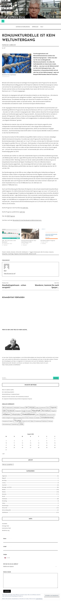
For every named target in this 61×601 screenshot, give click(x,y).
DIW (42, 252)
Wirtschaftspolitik (6, 510)
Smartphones (5, 421)
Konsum (49, 414)
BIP (27, 407)
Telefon (5, 554)
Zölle (21, 424)
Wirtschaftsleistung (6, 424)
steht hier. (25, 208)
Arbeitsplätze (16, 407)
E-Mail (7, 546)
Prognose (16, 253)
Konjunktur (5, 253)
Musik (3, 496)
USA (28, 421)
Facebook (10, 411)
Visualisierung (38, 421)
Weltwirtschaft (32, 253)
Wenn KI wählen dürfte (8, 389)
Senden (7, 591)
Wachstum (44, 421)
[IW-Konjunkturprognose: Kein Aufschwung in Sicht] (30, 234)
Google (23, 411)
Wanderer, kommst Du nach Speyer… (47, 285)
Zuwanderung (15, 424)
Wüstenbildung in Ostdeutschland (10, 394)
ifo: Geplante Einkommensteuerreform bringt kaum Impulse (17, 399)
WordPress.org (5, 530)
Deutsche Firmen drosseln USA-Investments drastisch (15, 396)
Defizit (37, 407)
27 (30, 447)
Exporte (53, 407)
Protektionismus (21, 417)
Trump (17, 420)
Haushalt (36, 410)
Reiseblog (4, 501)
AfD (4, 407)
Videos (32, 421)
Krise (54, 414)
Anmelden (4, 523)
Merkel (4, 417)
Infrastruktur (16, 414)
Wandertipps (5, 505)
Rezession (32, 417)
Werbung (50, 421)
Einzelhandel (42, 407)
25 (14, 447)
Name (7, 538)
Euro (48, 407)
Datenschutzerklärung (23, 26)
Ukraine (24, 421)
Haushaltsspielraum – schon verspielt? (14, 285)
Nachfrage (10, 253)
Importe (54, 411)
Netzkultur (4, 498)
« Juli (3, 453)
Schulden (37, 417)
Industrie (51, 252)
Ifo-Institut (45, 252)
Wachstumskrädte (23, 253)
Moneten (13, 252)
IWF (37, 414)
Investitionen (28, 414)
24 (6, 447)
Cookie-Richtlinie (39, 598)
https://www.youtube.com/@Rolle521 (11, 364)
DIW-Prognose (11, 216)
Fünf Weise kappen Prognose (48, 240)
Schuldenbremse (47, 417)
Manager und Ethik (7, 487)
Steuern (11, 421)
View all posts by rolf (9, 273)
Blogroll (4, 478)
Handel (28, 411)
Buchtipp (4, 480)
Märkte (8, 252)
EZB (4, 411)
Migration (9, 417)
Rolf (41, 26)
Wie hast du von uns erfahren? (10, 564)
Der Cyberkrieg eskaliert (8, 392)
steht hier (22, 212)
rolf (4, 48)
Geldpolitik (18, 411)
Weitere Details (7, 572)
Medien (4, 492)
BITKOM (32, 407)
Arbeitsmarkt (36, 252)
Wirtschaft (18, 252)
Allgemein (4, 476)
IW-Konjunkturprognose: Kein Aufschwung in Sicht (28, 241)
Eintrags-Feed (5, 526)
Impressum (35, 26)
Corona (4, 482)
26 (22, 447)
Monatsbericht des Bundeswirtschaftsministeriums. (27, 220)
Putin (27, 417)
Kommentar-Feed (6, 528)
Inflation (6, 414)
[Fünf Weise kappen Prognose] (49, 234)
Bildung (22, 407)
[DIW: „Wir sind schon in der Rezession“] (11, 234)
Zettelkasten (25, 252)
